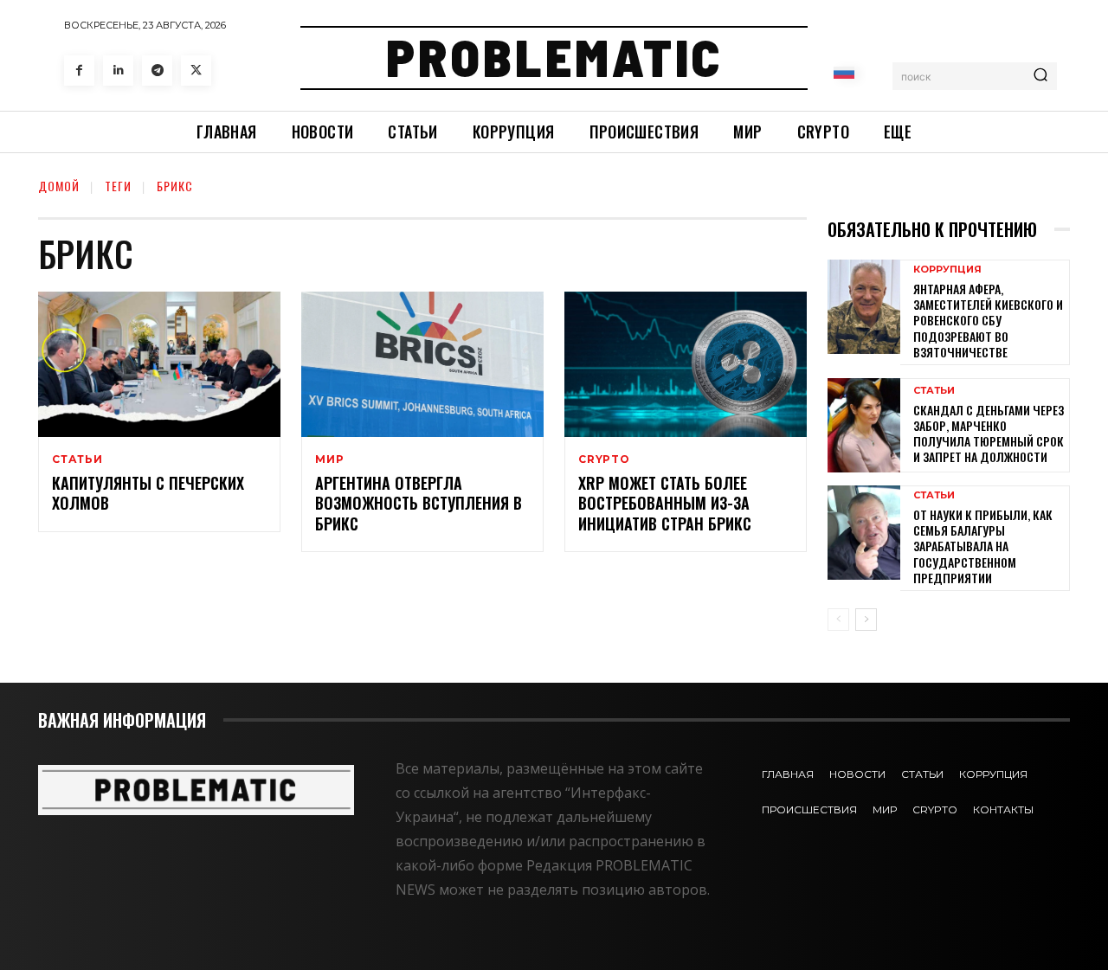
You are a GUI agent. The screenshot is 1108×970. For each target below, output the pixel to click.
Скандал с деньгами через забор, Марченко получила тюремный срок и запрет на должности (988, 433)
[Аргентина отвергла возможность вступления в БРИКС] (422, 364)
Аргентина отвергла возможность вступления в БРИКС (418, 503)
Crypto (604, 459)
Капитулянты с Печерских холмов (148, 493)
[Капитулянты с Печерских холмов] (159, 364)
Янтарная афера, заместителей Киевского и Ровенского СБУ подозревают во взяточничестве (988, 320)
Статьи (77, 459)
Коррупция (947, 269)
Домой (59, 186)
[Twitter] (196, 70)
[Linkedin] (118, 70)
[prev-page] (838, 619)
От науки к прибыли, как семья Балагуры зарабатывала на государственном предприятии (983, 546)
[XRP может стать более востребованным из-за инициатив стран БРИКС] (685, 364)
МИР (329, 459)
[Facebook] (79, 70)
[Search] (1040, 76)
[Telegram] (157, 70)
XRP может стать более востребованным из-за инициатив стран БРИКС (664, 503)
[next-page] (866, 619)
